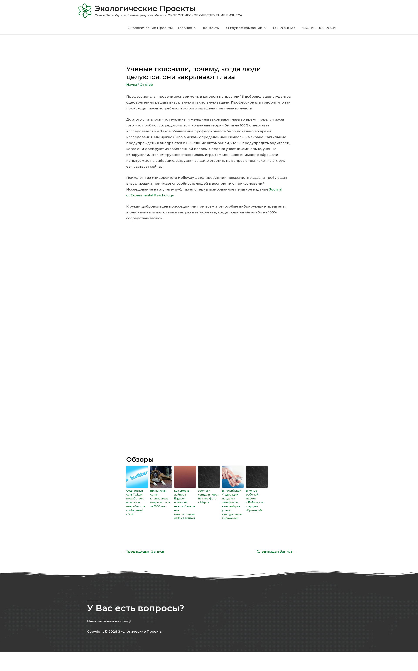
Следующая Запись (277, 551)
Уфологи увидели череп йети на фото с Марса (208, 496)
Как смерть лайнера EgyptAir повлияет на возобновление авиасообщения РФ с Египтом (184, 504)
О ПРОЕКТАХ (284, 28)
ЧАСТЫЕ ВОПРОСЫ (319, 28)
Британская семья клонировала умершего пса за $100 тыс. (160, 498)
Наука (131, 84)
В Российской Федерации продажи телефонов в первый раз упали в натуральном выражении (232, 504)
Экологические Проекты (145, 8)
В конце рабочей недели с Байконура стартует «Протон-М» (254, 500)
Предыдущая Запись (142, 551)
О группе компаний (244, 28)
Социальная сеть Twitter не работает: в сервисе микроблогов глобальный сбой (135, 502)
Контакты (211, 28)
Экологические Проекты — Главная (160, 28)
